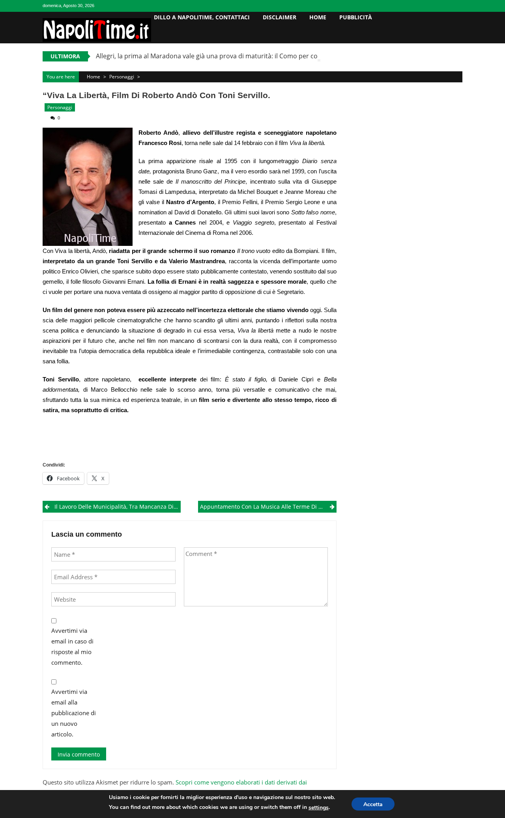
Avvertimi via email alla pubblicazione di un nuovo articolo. (73, 713)
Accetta (373, 804)
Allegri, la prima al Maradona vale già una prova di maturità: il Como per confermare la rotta (232, 56)
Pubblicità (355, 17)
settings (319, 807)
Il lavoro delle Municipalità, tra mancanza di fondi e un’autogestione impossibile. (117, 506)
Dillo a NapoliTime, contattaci (202, 17)
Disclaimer (279, 17)
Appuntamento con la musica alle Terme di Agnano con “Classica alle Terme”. (268, 506)
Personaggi (121, 76)
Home (317, 17)
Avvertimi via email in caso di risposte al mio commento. (72, 646)
